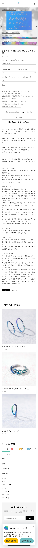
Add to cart (19, 117)
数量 (3, 85)
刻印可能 (5, 474)
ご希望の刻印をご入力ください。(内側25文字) (17, 69)
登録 (30, 518)
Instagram (5, 494)
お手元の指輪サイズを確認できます (13, 104)
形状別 (4, 459)
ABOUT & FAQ (7, 485)
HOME (4, 481)
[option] (19, 26)
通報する (14, 290)
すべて (6, 449)
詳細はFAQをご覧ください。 (11, 107)
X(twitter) (5, 498)
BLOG (4, 488)
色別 (3, 464)
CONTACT (5, 491)
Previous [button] (2, 27)
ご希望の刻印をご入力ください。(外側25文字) (17, 77)
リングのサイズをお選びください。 (13, 60)
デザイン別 (5, 468)
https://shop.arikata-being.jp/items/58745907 (16, 223)
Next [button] (36, 27)
